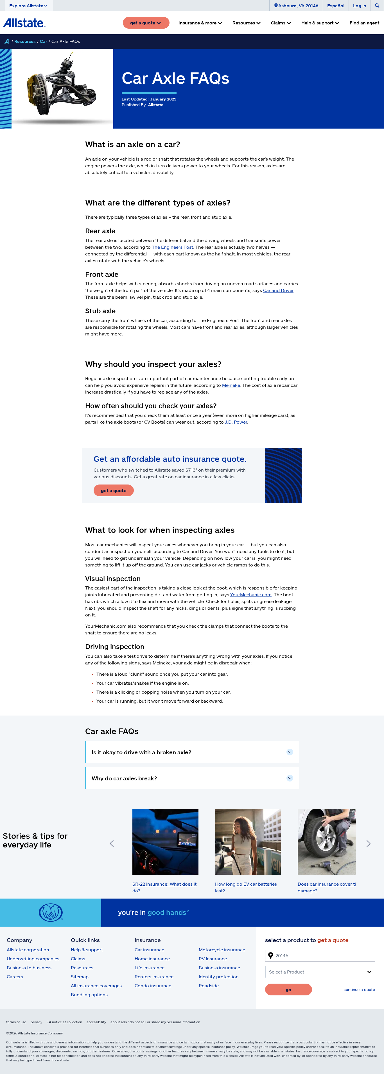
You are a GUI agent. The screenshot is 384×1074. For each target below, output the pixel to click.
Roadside (209, 985)
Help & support (87, 949)
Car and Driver (278, 290)
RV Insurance (213, 958)
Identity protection (219, 976)
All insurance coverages (96, 985)
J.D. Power (236, 421)
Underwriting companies (33, 958)
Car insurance (149, 949)
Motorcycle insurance (222, 949)
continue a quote (359, 989)
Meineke (231, 385)
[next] (368, 844)
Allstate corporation (28, 949)
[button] (29, 5)
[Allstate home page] (24, 22)
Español (335, 5)
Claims (78, 958)
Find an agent (365, 22)
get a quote (114, 490)
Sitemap (80, 976)
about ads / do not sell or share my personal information (155, 1022)
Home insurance (152, 958)
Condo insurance (153, 985)
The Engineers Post (172, 247)
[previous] (111, 844)
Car (43, 41)
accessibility (96, 1022)
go (288, 989)
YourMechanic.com (251, 594)
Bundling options (89, 994)
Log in (359, 5)
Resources (25, 41)
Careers (15, 976)
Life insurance (149, 967)
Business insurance (219, 967)
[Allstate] (6, 41)
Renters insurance (154, 976)
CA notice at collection (64, 1022)
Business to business (29, 967)
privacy (36, 1022)
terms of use (16, 1022)
